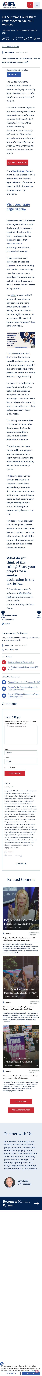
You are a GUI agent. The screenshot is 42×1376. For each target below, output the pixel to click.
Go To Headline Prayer (10, 46)
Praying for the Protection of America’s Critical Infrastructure (22, 688)
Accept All (31, 1373)
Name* (7, 749)
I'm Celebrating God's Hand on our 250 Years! (23, 668)
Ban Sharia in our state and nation (21, 662)
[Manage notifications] (37, 1371)
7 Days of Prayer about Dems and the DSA (24, 682)
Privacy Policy (34, 1370)
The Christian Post (21, 171)
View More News (21, 1101)
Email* (7, 758)
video (13, 295)
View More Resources (21, 1110)
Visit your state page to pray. (18, 206)
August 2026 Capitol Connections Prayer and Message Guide (23, 695)
